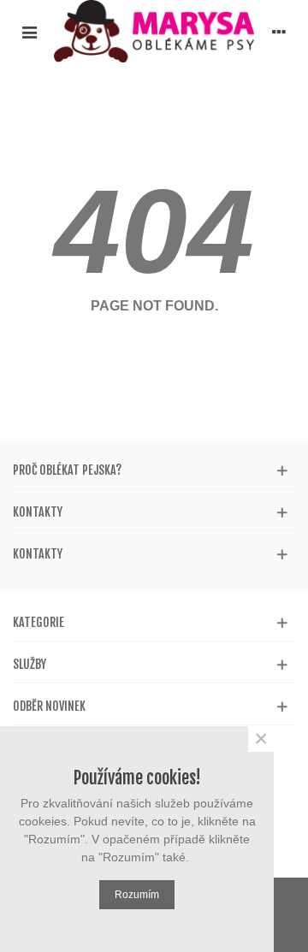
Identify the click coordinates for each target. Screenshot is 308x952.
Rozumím (137, 895)
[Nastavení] (279, 31)
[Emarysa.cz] (154, 31)
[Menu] (29, 31)
